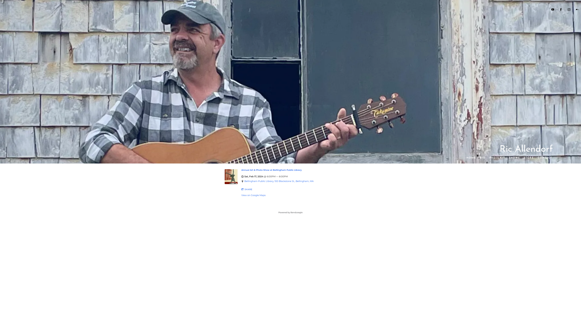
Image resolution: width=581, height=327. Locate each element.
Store (529, 158)
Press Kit (497, 158)
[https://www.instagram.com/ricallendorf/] (569, 9)
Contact (545, 158)
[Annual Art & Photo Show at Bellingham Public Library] (231, 183)
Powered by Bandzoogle (290, 212)
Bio (483, 158)
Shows (514, 158)
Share (248, 189)
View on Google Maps (253, 195)
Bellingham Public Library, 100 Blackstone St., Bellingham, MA (279, 181)
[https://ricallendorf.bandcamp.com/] (577, 9)
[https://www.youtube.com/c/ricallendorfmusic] (552, 9)
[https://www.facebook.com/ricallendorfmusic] (561, 9)
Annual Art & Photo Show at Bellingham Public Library (271, 170)
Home (471, 158)
